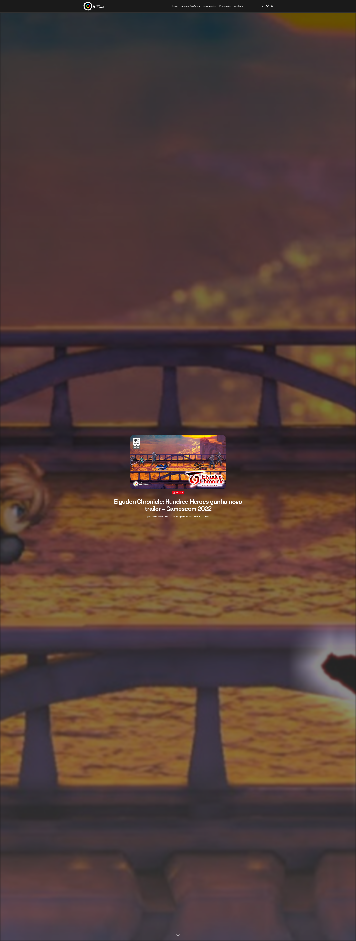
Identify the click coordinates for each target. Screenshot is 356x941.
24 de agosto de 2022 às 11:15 (186, 516)
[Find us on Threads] (272, 6)
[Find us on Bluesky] (267, 6)
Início (175, 6)
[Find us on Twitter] (262, 6)
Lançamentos (209, 6)
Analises (238, 6)
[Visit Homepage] (103, 6)
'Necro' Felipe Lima (159, 516)
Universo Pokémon (190, 6)
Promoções (225, 6)
